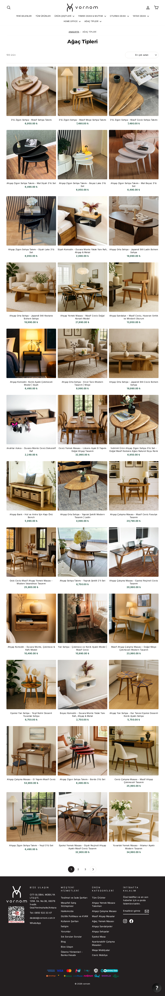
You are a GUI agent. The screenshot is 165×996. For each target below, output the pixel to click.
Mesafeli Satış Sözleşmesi (68, 904)
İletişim (64, 926)
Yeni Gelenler (24, 16)
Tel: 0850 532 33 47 (41, 912)
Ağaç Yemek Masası (103, 921)
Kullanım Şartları (70, 921)
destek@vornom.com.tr (42, 918)
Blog (63, 941)
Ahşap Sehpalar (100, 931)
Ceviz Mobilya (99, 955)
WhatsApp (35, 923)
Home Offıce (71, 21)
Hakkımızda (67, 911)
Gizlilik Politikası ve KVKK (74, 916)
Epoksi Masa (99, 936)
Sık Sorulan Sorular (71, 936)
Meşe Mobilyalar (101, 950)
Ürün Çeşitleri (63, 16)
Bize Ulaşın (67, 946)
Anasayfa (74, 32)
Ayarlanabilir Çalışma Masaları (103, 943)
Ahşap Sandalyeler (102, 926)
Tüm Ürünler (43, 16)
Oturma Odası (118, 16)
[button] (156, 987)
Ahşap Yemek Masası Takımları (103, 904)
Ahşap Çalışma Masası (104, 911)
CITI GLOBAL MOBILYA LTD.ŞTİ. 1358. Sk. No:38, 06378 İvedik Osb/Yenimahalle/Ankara (43, 901)
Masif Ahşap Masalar (103, 916)
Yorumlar (66, 931)
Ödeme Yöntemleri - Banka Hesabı (71, 953)
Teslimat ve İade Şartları (74, 897)
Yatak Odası (140, 16)
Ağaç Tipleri (91, 21)
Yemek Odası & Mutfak (91, 16)
